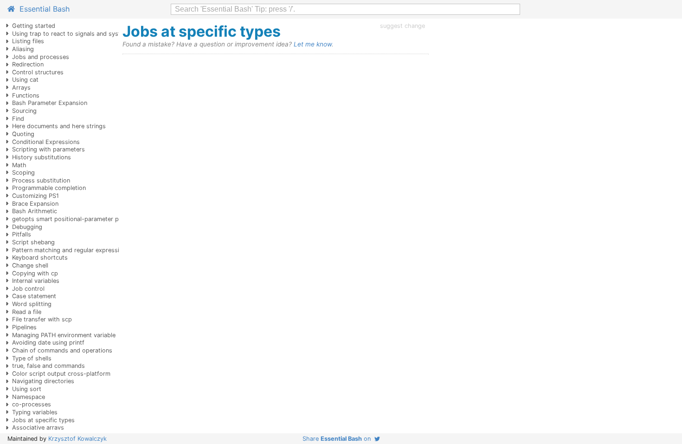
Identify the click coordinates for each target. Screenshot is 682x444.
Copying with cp (35, 273)
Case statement (34, 296)
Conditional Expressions (46, 141)
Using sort (26, 388)
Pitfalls (21, 234)
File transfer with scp (42, 319)
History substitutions (41, 157)
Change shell (30, 265)
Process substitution (41, 180)
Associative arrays (38, 427)
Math (19, 165)
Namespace (28, 396)
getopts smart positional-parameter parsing (74, 218)
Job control (28, 288)
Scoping (23, 172)
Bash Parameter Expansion (49, 102)
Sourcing (24, 110)
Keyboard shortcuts (40, 257)
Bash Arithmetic (34, 211)
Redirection (28, 64)
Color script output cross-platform (61, 373)
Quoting (23, 134)
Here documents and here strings (59, 126)
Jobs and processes (40, 56)
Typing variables (35, 412)
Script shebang (33, 242)
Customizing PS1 (35, 195)
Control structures (38, 72)
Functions (25, 95)
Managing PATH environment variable (64, 335)
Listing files (28, 41)
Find (18, 118)
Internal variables (35, 280)
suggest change (402, 25)
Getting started (33, 25)
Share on (338, 438)
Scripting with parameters (48, 149)
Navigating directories (43, 381)
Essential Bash (42, 8)
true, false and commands (48, 365)
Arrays (21, 87)
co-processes (31, 404)
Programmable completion (49, 187)
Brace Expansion (35, 203)
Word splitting (31, 303)
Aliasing (23, 49)
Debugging (27, 226)
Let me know (313, 44)
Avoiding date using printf (48, 342)
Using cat (25, 79)
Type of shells (31, 358)
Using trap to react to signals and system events (80, 33)
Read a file (26, 311)
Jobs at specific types (43, 420)
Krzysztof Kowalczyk (77, 438)
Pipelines (24, 327)
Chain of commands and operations (62, 350)
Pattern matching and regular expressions (70, 250)
